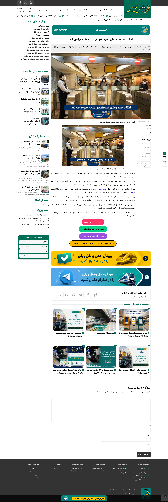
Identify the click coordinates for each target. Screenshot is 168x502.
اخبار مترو (147, 147)
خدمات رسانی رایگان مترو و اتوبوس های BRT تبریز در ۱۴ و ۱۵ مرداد (101, 371)
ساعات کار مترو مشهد (105, 333)
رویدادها (57, 10)
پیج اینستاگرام (34, 471)
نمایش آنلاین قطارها (98, 468)
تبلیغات (36, 480)
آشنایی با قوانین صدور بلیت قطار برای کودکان (35, 59)
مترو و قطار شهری (105, 10)
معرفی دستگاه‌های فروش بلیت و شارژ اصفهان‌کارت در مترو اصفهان (134, 334)
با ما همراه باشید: (33, 464)
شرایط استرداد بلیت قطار (41, 29)
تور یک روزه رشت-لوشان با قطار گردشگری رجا (30, 157)
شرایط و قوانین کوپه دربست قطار (39, 41)
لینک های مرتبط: (77, 464)
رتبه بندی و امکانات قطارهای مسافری (38, 53)
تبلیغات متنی (56, 468)
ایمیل (148, 434)
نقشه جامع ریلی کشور (98, 471)
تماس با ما (35, 475)
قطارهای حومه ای (142, 471)
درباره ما (36, 478)
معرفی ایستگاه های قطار (119, 468)
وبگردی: (58, 464)
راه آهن (119, 10)
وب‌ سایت (147, 444)
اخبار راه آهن (144, 468)
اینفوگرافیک (122, 473)
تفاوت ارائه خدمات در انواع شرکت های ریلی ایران (35, 225)
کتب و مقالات (70, 10)
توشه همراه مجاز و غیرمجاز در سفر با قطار (36, 56)
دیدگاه (148, 396)
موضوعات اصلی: (143, 464)
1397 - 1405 (128, 494)
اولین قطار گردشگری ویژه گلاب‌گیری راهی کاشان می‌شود (30, 172)
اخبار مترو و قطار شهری (134, 19)
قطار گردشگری (143, 473)
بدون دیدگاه (145, 132)
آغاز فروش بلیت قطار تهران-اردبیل (30, 100)
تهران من (130, 192)
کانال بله (35, 473)
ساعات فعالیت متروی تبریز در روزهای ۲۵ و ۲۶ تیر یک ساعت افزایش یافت (68, 371)
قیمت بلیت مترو (145, 163)
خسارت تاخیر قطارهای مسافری (39, 38)
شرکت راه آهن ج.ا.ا (76, 471)
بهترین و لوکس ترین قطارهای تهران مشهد (35, 215)
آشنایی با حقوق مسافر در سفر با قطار (38, 50)
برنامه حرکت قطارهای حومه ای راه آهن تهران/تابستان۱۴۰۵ (105, 15)
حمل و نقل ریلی (145, 156)
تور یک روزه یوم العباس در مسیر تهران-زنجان (30, 143)
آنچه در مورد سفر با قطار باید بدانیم (38, 47)
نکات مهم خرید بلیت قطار (41, 32)
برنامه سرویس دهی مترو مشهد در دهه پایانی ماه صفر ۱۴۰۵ (70, 334)
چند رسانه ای (45, 10)
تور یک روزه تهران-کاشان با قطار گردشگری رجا (30, 188)
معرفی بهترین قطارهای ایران (40, 35)
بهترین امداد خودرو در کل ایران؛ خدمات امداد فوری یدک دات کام (34, 81)
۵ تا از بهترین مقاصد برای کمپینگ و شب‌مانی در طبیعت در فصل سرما (33, 219)
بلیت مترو (147, 153)
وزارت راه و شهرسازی (76, 468)
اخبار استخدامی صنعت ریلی (139, 478)
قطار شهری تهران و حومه (117, 19)
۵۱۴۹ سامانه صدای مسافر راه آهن (39, 44)
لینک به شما (45, 204)
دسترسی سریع (100, 464)
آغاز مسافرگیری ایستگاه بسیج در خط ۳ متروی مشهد (134, 371)
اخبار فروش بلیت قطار (141, 475)
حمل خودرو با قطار (43, 15)
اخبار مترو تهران (145, 150)
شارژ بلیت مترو (146, 159)
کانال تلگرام (35, 468)
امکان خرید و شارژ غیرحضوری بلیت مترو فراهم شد (101, 39)
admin (147, 125)
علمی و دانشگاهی (86, 10)
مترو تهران (147, 166)
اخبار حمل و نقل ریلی (144, 143)
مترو (138, 163)
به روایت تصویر (122, 464)
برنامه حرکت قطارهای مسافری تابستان (67, 15)
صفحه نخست (146, 19)
